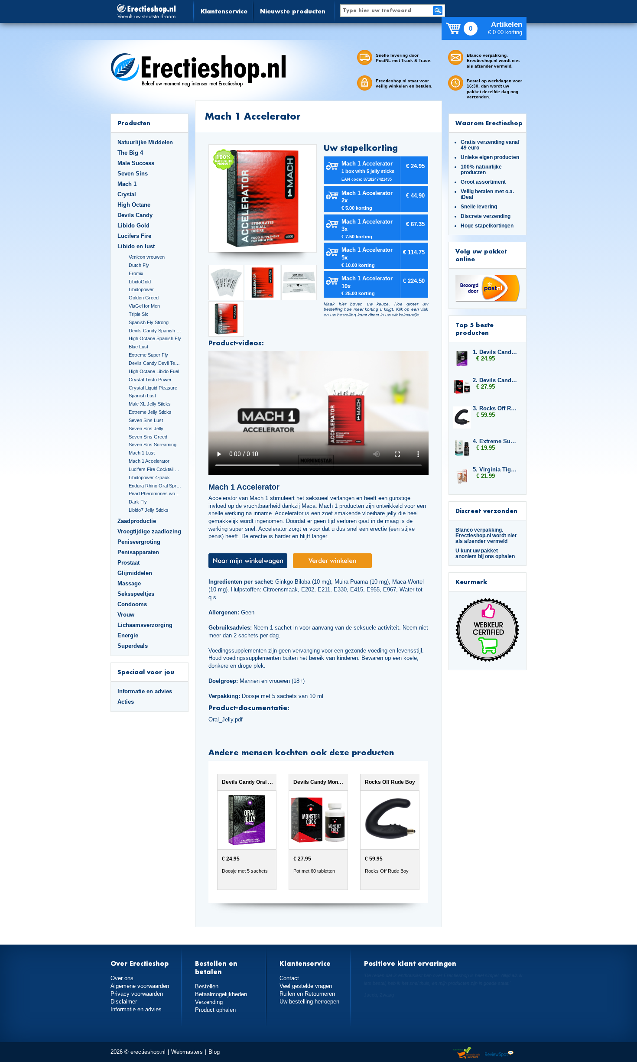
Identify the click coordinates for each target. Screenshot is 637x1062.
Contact (289, 978)
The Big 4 (130, 152)
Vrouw (125, 614)
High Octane (133, 204)
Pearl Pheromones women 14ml (155, 493)
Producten (133, 123)
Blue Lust (138, 346)
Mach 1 (126, 184)
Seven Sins (132, 173)
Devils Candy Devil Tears (155, 363)
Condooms (132, 604)
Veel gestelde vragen (306, 986)
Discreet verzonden (486, 510)
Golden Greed (144, 297)
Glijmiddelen (134, 573)
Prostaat (128, 562)
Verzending (209, 1002)
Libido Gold (133, 225)
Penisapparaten (138, 552)
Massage (129, 583)
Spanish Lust (142, 395)
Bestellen (206, 986)
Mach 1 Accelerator (149, 461)
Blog (214, 1052)
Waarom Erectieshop (489, 123)
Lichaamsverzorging (144, 625)
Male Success (135, 163)
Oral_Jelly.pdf (225, 719)
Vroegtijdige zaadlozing (149, 531)
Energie (127, 635)
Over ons (121, 978)
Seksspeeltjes (135, 594)
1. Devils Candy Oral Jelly (495, 352)
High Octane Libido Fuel (154, 371)
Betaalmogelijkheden (221, 994)
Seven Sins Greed (148, 436)
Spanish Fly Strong (149, 322)
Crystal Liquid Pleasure (153, 387)
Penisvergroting (138, 542)
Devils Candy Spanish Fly (155, 330)
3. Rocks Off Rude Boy (495, 408)
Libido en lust (136, 246)
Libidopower (141, 289)
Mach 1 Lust (142, 452)
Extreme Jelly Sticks (150, 412)
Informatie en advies (144, 691)
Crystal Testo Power (150, 379)
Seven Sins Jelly (146, 428)
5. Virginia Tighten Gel (495, 469)
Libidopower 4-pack (149, 477)
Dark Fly (138, 501)
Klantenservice (224, 11)
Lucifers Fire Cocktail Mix (155, 469)
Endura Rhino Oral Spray (155, 485)
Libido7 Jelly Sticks (149, 510)
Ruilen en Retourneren (307, 994)
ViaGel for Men (144, 306)
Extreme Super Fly (148, 354)
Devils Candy (135, 215)
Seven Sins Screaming (152, 444)
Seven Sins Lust (146, 420)
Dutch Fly (139, 265)
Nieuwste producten (292, 11)
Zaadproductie (136, 521)
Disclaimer (123, 1001)
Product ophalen (215, 1010)
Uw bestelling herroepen (309, 1001)
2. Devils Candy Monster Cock (495, 380)
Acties (125, 701)
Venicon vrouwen (147, 257)
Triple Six (138, 314)
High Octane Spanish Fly (155, 338)
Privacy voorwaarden (136, 994)
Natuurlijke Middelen (145, 142)
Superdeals (132, 646)
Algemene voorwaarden (139, 986)
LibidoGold (140, 281)
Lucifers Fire (134, 236)
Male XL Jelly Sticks (150, 403)
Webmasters (187, 1052)
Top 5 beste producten (474, 328)
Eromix (136, 273)
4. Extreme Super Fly (495, 441)
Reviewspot (499, 1053)
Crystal (126, 194)
